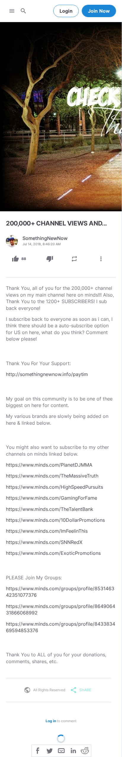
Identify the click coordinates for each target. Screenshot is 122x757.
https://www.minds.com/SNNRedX (44, 542)
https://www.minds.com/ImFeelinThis (47, 531)
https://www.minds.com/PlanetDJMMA (49, 465)
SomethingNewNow (45, 238)
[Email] (61, 750)
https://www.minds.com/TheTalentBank (49, 509)
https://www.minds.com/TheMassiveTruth (52, 476)
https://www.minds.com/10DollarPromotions (55, 520)
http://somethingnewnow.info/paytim (47, 374)
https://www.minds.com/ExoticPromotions (53, 553)
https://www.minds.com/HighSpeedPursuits (54, 487)
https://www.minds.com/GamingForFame (51, 498)
